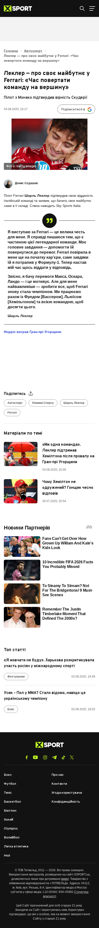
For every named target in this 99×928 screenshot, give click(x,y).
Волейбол (11, 838)
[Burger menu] (92, 8)
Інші (7, 855)
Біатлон (10, 811)
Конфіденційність (65, 802)
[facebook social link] (26, 757)
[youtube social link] (35, 757)
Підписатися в (73, 109)
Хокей (8, 820)
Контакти (59, 784)
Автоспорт (33, 51)
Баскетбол (12, 802)
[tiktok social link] (63, 757)
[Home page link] (20, 8)
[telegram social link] (54, 757)
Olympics (11, 829)
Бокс (10, 709)
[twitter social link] (72, 757)
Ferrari (12, 412)
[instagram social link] (45, 757)
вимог (65, 879)
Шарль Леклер (73, 403)
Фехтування (16, 676)
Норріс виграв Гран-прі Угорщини (32, 332)
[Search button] (82, 8)
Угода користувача (66, 793)
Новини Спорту (43, 403)
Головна (11, 51)
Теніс (8, 793)
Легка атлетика (16, 847)
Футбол (10, 784)
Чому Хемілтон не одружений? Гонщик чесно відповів (67, 488)
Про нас (57, 775)
